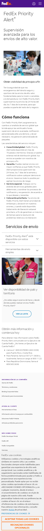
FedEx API (5, 441)
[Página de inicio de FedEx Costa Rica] (8, 3)
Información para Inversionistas (12, 396)
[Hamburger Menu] (40, 2)
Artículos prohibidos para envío (12, 423)
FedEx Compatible (8, 446)
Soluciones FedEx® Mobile (10, 418)
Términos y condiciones (9, 387)
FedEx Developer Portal (10, 436)
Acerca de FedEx (7, 383)
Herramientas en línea (9, 409)
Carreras (5, 450)
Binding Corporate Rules (10, 391)
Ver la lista (22, 314)
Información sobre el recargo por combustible (17, 414)
